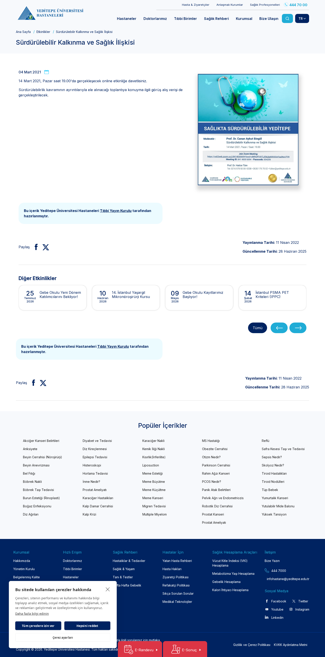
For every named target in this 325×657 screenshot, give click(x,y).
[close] (107, 589)
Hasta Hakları (172, 569)
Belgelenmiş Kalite (26, 577)
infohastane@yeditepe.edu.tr (277, 579)
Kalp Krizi (89, 514)
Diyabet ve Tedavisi (97, 441)
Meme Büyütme (153, 481)
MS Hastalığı (211, 441)
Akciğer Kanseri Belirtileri (41, 441)
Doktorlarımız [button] (155, 18)
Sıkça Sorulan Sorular (178, 593)
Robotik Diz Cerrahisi (217, 506)
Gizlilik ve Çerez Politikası (251, 645)
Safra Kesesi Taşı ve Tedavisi (283, 449)
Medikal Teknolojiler (177, 602)
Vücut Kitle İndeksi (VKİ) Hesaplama (230, 563)
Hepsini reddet (87, 626)
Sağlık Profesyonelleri (265, 4)
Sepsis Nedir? (272, 457)
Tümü (257, 328)
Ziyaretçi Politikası (175, 577)
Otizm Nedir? (211, 457)
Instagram (302, 609)
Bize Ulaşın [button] (268, 18)
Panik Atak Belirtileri (216, 490)
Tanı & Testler (123, 577)
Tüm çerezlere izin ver (38, 626)
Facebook (278, 601)
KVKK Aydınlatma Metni (290, 645)
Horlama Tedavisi (95, 473)
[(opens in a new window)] (34, 247)
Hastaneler (71, 577)
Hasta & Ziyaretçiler (195, 4)
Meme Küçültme (154, 490)
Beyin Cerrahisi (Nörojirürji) (42, 457)
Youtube (277, 609)
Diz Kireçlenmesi (95, 449)
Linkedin (277, 617)
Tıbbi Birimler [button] (185, 18)
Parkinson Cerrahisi (216, 465)
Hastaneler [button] (126, 18)
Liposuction (150, 465)
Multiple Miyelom (154, 514)
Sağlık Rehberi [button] (216, 18)
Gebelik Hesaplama (226, 582)
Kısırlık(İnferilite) (154, 457)
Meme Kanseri (152, 498)
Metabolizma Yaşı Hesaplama (233, 573)
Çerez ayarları (63, 638)
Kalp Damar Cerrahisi (98, 506)
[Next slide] (297, 328)
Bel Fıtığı (29, 473)
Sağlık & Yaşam (124, 569)
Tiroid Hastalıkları (274, 473)
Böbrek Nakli (32, 481)
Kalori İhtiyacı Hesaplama (230, 590)
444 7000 (278, 571)
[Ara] (287, 18)
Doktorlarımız (72, 561)
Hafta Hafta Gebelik (127, 585)
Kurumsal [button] (244, 18)
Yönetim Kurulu (24, 569)
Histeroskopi (92, 465)
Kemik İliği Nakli (153, 449)
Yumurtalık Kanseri (275, 498)
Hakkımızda (21, 561)
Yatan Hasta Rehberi (177, 561)
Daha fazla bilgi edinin (32, 613)
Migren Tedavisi (154, 506)
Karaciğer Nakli (153, 441)
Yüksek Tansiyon (274, 514)
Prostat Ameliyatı (95, 490)
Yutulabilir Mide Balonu (278, 506)
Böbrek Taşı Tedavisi (38, 490)
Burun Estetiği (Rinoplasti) (41, 498)
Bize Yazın (272, 561)
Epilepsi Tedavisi (95, 457)
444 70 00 (298, 5)
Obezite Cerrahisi (215, 449)
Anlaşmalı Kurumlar (229, 4)
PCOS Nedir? (211, 481)
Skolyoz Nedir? (273, 465)
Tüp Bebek (270, 490)
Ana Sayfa (23, 32)
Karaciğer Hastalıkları (98, 498)
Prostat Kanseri (213, 514)
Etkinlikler (43, 32)
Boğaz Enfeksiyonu (37, 506)
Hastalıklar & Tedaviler (129, 561)
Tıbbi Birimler (72, 569)
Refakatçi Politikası (176, 585)
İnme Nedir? (91, 481)
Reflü (265, 441)
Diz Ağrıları (30, 514)
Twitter (303, 601)
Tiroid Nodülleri (273, 481)
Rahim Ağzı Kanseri (216, 473)
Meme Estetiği (152, 473)
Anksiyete (30, 449)
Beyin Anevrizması (36, 465)
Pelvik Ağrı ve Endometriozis (223, 498)
